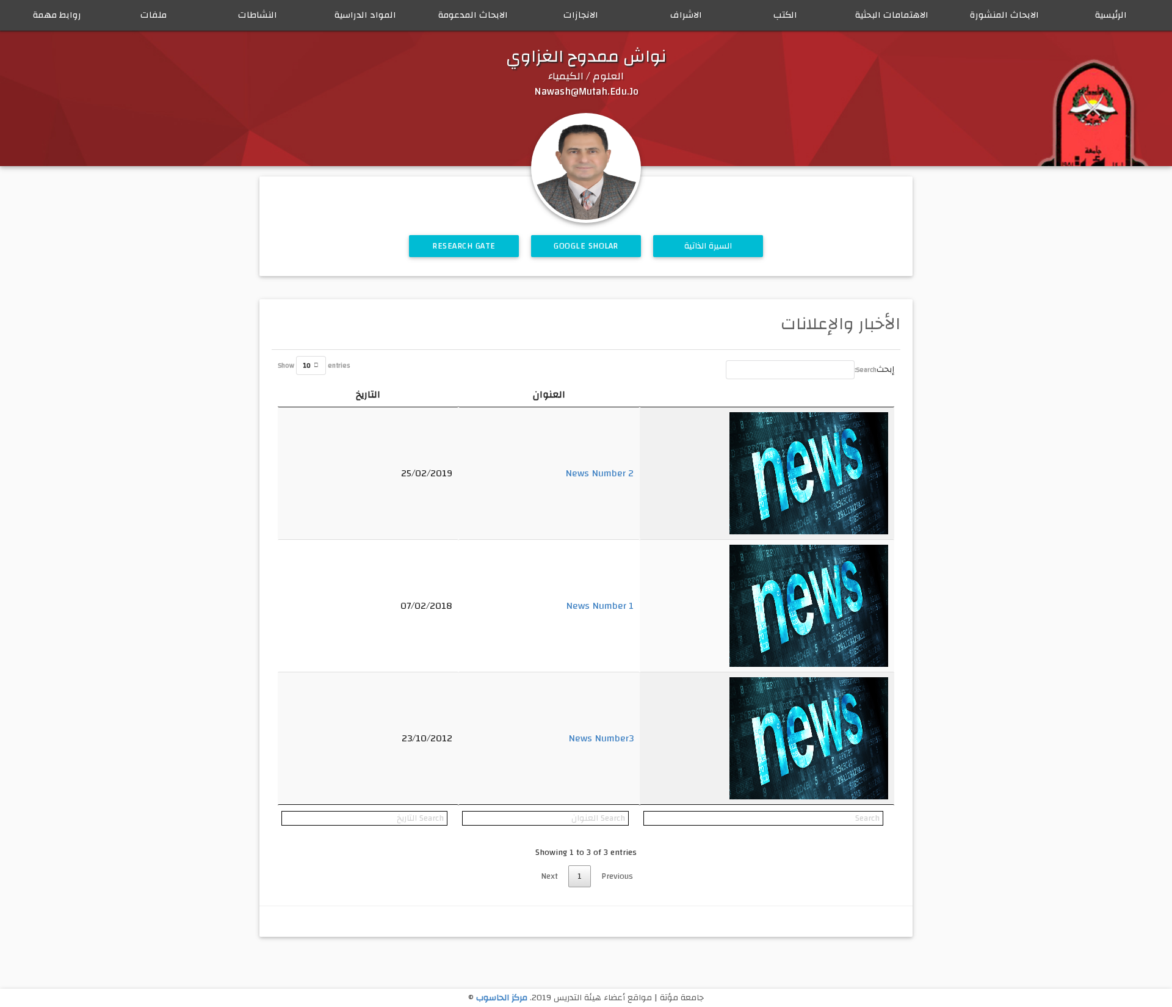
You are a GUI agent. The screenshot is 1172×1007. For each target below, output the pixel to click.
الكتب (785, 15)
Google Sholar (586, 246)
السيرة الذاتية (708, 246)
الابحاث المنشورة (1004, 15)
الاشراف (686, 15)
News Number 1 (600, 606)
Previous (617, 876)
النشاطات (257, 15)
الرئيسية (1111, 15)
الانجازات (580, 15)
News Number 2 (599, 473)
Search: (866, 369)
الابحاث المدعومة (473, 15)
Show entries (314, 365)
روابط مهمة (57, 15)
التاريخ (368, 394)
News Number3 (601, 738)
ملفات (153, 15)
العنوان (549, 394)
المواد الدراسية (365, 15)
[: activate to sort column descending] (767, 394)
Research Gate (464, 246)
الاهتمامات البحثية (891, 15)
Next (549, 876)
